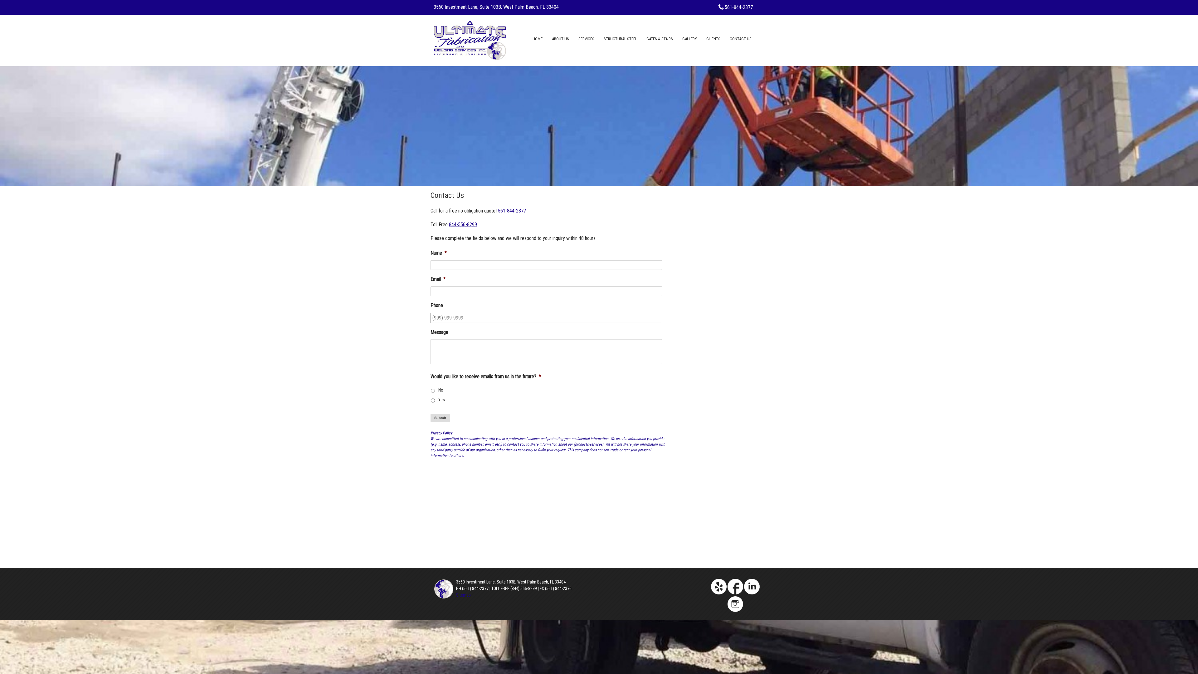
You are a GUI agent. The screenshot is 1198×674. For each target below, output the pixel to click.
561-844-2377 (739, 7)
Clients (713, 39)
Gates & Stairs (659, 39)
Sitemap (463, 595)
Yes (441, 399)
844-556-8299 (463, 224)
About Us (560, 39)
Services (586, 39)
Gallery (689, 39)
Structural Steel (620, 39)
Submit (440, 418)
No (440, 390)
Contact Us (741, 39)
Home (538, 39)
